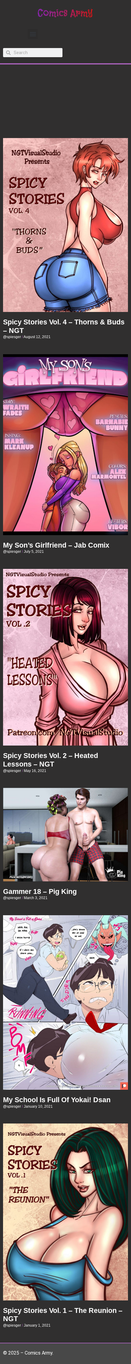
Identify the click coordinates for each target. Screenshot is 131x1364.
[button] (33, 34)
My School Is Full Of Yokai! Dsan (57, 1100)
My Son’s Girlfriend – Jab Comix (56, 545)
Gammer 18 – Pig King (40, 891)
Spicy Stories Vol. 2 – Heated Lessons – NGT (50, 760)
